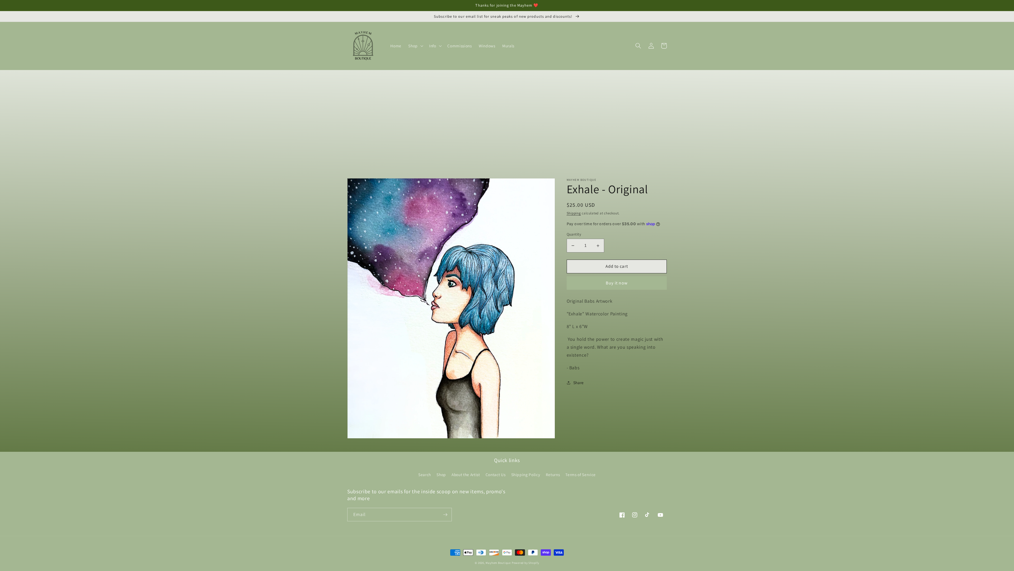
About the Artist (466, 474)
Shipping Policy (525, 474)
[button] (415, 46)
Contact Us (496, 474)
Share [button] (578, 382)
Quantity (574, 234)
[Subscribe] (445, 515)
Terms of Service (580, 474)
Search (424, 474)
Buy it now (617, 283)
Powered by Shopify (525, 563)
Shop (441, 474)
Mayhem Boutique (498, 563)
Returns (553, 474)
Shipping (574, 213)
